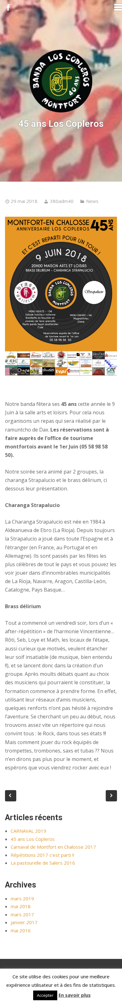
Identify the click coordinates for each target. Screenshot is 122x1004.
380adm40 (62, 201)
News (92, 201)
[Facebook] (8, 7)
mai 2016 (21, 930)
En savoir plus (74, 995)
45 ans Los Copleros (33, 839)
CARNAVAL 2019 (28, 831)
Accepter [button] (45, 995)
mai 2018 (21, 906)
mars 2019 (22, 898)
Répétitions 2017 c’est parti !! (42, 855)
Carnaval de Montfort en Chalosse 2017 (53, 847)
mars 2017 (22, 914)
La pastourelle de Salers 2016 (43, 863)
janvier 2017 (24, 922)
